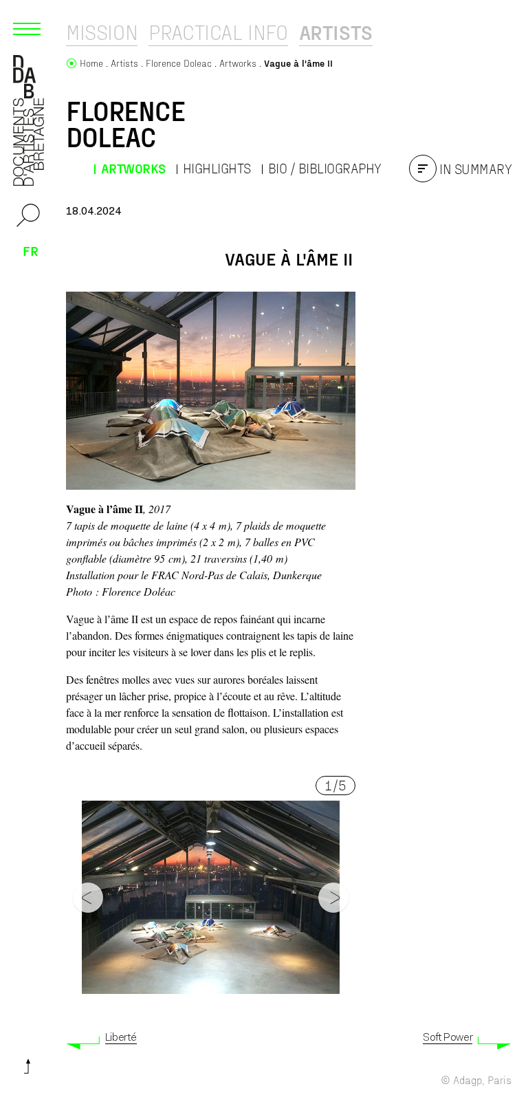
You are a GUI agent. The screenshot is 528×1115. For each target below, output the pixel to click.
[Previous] (88, 898)
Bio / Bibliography (325, 168)
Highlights (217, 168)
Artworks (133, 168)
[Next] (333, 898)
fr (30, 250)
